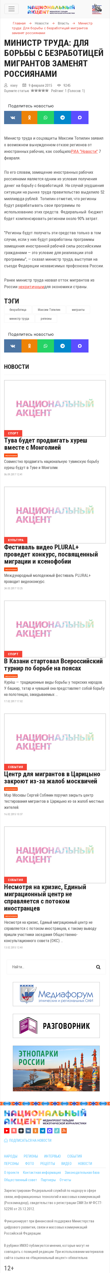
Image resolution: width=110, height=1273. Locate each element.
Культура (16, 540)
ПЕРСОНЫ (11, 1164)
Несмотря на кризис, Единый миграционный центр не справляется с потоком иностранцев (45, 897)
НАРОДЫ (10, 1156)
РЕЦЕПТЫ (47, 1164)
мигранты (78, 310)
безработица (17, 310)
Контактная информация (42, 1172)
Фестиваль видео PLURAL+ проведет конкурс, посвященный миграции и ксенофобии (51, 554)
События (15, 767)
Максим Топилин (49, 310)
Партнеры (48, 1180)
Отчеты (65, 1180)
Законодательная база (82, 1172)
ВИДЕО (66, 1164)
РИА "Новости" (84, 151)
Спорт (13, 433)
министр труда (19, 318)
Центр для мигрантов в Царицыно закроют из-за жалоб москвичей (52, 777)
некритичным (31, 286)
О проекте (11, 1172)
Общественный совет (20, 1180)
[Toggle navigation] (11, 9)
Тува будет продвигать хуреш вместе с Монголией (45, 444)
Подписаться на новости (29, 1140)
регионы (46, 318)
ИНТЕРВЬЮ (52, 1156)
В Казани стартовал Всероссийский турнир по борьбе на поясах (53, 664)
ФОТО (29, 1164)
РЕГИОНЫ (31, 1156)
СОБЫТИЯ (74, 1156)
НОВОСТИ (85, 1164)
